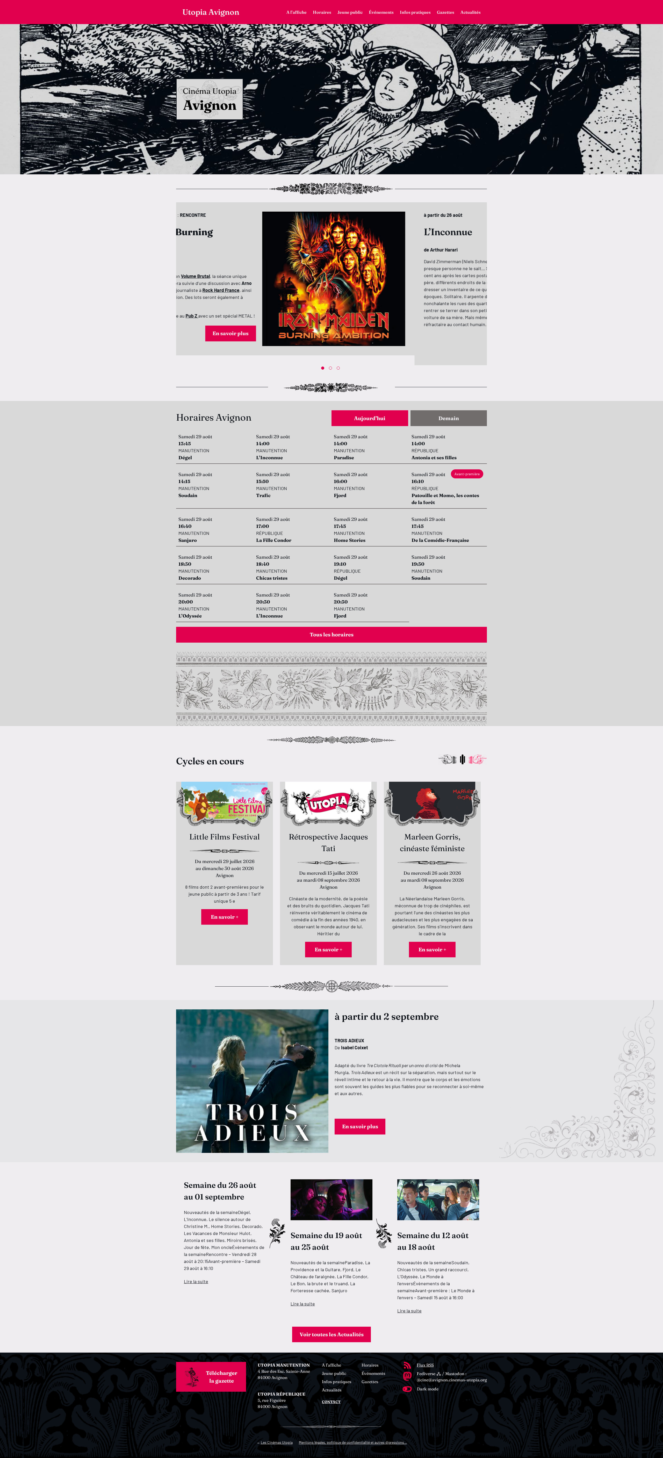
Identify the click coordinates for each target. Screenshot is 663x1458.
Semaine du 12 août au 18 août (433, 1241)
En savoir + (225, 917)
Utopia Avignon (210, 12)
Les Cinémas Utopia (277, 1442)
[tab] (370, 418)
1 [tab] (323, 369)
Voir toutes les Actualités (332, 1334)
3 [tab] (339, 369)
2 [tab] (331, 369)
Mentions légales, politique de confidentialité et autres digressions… (353, 1442)
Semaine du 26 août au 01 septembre (220, 1191)
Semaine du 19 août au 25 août (326, 1241)
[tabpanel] (331, 283)
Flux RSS (425, 1365)
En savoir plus (303, 348)
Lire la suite (196, 1281)
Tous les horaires (332, 634)
